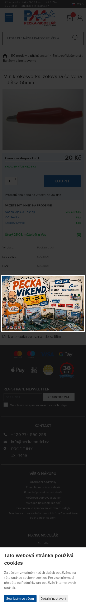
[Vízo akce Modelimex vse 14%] (43, 303)
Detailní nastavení (53, 599)
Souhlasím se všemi (20, 599)
